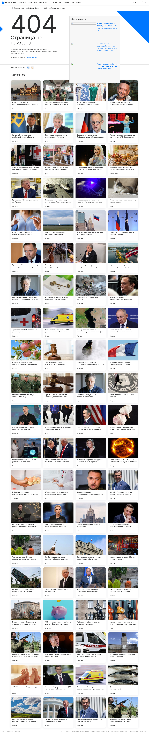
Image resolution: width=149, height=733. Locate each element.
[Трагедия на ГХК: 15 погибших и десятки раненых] (26, 323)
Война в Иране (33, 8)
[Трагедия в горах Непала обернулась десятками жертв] (26, 550)
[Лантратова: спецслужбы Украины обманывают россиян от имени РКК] (26, 160)
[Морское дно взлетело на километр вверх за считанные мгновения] (26, 712)
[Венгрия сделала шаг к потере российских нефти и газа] (91, 550)
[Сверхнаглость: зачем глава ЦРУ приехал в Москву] (123, 225)
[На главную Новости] (10, 2)
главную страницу (32, 57)
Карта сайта (143, 731)
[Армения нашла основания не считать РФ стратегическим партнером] (123, 323)
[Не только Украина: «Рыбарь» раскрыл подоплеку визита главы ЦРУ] (26, 517)
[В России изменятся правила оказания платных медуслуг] (58, 485)
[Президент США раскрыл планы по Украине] (26, 193)
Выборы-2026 (19, 8)
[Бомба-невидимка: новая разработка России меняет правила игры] (58, 550)
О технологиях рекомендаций (80, 731)
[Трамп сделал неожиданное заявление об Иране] (58, 712)
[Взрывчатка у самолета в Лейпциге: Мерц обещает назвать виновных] (91, 128)
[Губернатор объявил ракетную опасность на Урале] (91, 615)
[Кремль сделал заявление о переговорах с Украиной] (58, 128)
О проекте (67, 731)
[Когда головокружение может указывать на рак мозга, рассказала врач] (26, 453)
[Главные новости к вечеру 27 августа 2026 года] (26, 388)
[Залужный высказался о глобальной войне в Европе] (26, 128)
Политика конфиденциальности (100, 731)
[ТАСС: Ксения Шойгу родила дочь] (26, 680)
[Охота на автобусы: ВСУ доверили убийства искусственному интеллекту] (91, 388)
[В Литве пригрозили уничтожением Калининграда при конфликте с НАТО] (26, 95)
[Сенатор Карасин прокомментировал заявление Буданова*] (91, 485)
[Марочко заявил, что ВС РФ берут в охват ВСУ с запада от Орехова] (26, 647)
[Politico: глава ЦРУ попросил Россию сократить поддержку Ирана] (91, 420)
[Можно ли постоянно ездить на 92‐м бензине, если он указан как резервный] (123, 615)
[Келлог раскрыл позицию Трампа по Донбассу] (58, 582)
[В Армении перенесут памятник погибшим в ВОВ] (123, 647)
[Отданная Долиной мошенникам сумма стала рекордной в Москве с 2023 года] (91, 160)
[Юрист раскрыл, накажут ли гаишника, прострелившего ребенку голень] (58, 388)
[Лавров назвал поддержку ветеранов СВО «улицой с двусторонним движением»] (91, 582)
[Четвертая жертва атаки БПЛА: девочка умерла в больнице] (58, 323)
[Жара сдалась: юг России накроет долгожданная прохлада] (58, 258)
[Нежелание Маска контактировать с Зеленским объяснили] (123, 290)
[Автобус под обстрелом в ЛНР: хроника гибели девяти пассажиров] (91, 647)
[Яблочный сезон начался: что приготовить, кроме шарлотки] (123, 160)
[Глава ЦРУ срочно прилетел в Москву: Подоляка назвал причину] (123, 485)
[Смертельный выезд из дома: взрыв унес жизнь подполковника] (91, 680)
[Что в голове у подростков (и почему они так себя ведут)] (58, 160)
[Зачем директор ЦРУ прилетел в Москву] (123, 388)
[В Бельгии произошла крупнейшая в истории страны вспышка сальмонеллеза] (26, 485)
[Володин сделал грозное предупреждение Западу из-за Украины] (91, 258)
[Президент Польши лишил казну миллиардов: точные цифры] (26, 258)
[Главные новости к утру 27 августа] (91, 290)
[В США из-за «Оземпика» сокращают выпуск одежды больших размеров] (91, 95)
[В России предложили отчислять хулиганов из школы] (58, 420)
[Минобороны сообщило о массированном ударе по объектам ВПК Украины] (58, 225)
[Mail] (3, 2)
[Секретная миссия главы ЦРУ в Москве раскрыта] (91, 712)
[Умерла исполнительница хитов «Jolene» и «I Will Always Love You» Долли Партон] (123, 128)
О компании (9, 731)
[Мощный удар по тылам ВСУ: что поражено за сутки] (123, 550)
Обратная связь (133, 731)
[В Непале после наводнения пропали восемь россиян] (123, 582)
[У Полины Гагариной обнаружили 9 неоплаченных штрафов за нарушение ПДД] (91, 453)
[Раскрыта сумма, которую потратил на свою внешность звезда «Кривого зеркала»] (123, 95)
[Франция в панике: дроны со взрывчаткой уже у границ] (123, 355)
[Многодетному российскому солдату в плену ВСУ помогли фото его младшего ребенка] (58, 95)
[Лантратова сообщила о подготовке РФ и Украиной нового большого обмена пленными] (58, 517)
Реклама (17, 731)
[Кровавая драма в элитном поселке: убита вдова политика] (91, 193)
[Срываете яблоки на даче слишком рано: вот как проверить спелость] (26, 355)
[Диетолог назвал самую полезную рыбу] (123, 680)
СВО (45, 8)
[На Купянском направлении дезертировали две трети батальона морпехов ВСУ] (123, 712)
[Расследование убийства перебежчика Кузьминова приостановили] (58, 355)
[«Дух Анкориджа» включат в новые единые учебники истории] (58, 453)
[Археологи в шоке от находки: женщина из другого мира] (58, 290)
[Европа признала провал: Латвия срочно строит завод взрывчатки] (123, 258)
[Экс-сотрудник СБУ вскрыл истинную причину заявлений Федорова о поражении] (26, 420)
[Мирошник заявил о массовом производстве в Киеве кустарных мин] (26, 290)
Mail (3, 731)
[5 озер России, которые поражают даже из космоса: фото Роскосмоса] (91, 323)
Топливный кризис (58, 8)
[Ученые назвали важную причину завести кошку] (123, 193)
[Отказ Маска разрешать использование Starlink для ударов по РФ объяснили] (123, 517)
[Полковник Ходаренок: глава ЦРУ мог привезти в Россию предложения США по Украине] (58, 680)
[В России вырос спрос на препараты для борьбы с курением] (26, 225)
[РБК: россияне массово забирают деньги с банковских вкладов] (58, 615)
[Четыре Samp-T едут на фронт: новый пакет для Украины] (26, 582)
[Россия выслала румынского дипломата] (91, 517)
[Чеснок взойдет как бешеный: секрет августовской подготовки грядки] (123, 420)
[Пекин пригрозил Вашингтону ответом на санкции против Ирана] (26, 615)
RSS (61, 731)
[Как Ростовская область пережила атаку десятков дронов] (91, 355)
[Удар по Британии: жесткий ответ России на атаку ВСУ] (91, 225)
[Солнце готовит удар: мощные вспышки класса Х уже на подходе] (123, 453)
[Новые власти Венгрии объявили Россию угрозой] (58, 647)
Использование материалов (119, 731)
